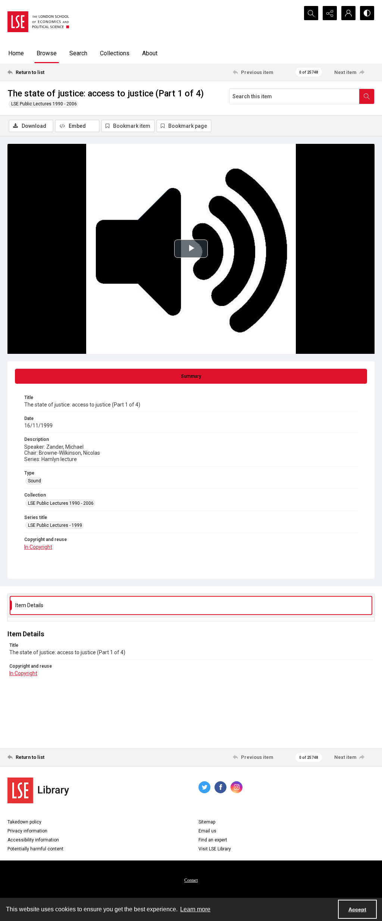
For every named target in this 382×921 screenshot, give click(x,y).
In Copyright (38, 547)
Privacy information (27, 831)
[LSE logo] (38, 21)
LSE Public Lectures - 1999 (55, 525)
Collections (114, 53)
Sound (34, 480)
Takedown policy (24, 822)
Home (16, 53)
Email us (207, 831)
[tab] (191, 376)
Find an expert (212, 840)
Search (78, 53)
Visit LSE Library (214, 849)
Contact (191, 880)
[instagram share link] (236, 787)
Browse (47, 53)
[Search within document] (366, 96)
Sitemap (206, 822)
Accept (357, 909)
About (149, 53)
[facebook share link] (220, 787)
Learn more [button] (195, 909)
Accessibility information (33, 840)
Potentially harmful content (35, 849)
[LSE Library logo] (38, 790)
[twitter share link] (204, 787)
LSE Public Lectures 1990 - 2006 (44, 103)
